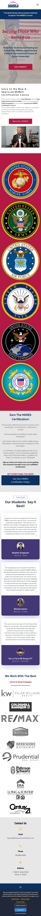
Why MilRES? (20, 67)
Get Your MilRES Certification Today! (20, 480)
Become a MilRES (20, 121)
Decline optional (20, 905)
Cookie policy (15, 899)
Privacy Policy (20, 902)
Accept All (20, 910)
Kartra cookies (25, 899)
